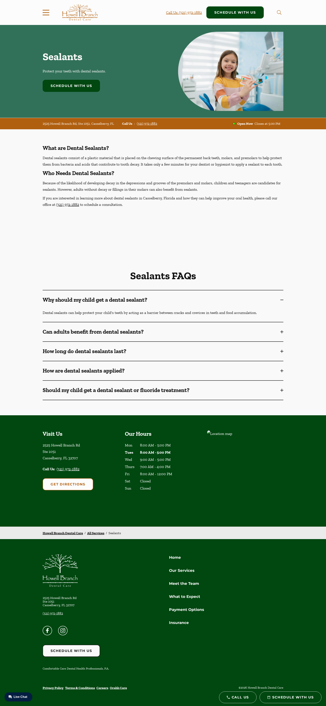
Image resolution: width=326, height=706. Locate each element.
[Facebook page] (47, 630)
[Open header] (47, 12)
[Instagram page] (63, 630)
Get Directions (68, 484)
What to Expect (184, 596)
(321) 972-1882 (147, 124)
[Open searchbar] (279, 12)
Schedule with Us (235, 12)
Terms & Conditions (80, 688)
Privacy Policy (53, 688)
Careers (102, 688)
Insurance (179, 622)
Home (175, 557)
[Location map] (245, 470)
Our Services (182, 570)
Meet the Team (184, 583)
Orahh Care (118, 688)
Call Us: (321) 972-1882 (184, 12)
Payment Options (186, 609)
